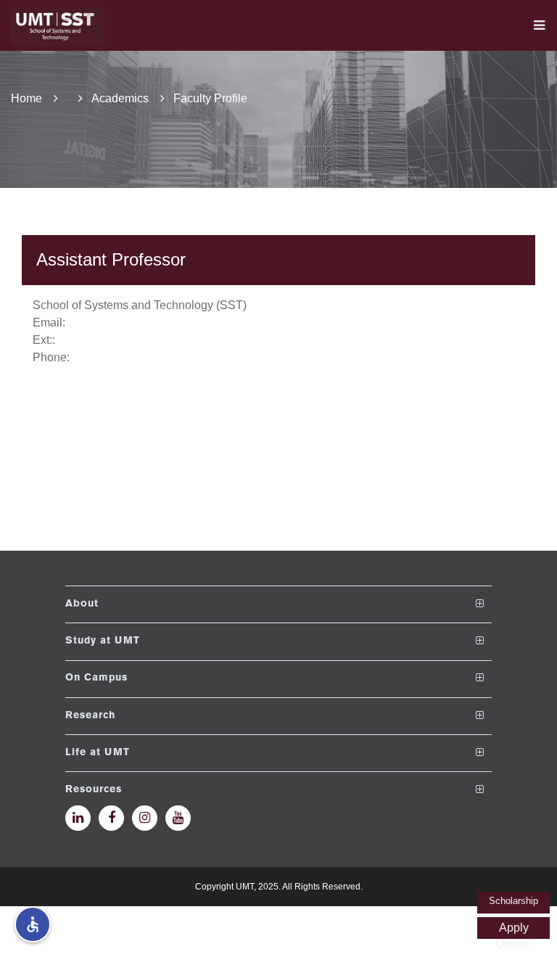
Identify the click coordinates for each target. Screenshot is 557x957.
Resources (93, 789)
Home (26, 98)
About (82, 604)
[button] (33, 924)
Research (90, 715)
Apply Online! (513, 930)
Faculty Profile (210, 98)
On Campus (96, 678)
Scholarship (513, 900)
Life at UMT (97, 752)
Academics (120, 98)
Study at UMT (102, 641)
